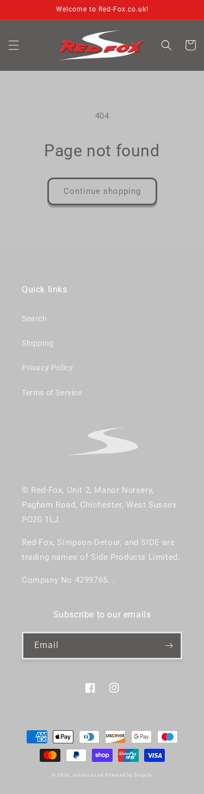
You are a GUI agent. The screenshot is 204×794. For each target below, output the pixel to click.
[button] (14, 45)
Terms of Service (52, 392)
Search (34, 318)
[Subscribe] (169, 645)
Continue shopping (102, 191)
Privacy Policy (47, 367)
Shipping (38, 343)
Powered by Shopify (128, 775)
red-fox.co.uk (88, 775)
